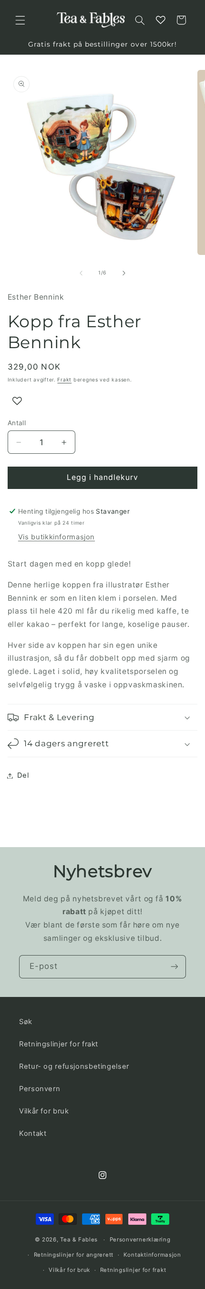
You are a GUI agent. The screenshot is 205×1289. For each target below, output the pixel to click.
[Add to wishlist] (17, 400)
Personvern (39, 1088)
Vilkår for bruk (44, 1111)
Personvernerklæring (140, 1239)
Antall (17, 423)
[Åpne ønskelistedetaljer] (160, 20)
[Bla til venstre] (81, 273)
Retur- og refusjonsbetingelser (74, 1066)
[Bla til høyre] (123, 273)
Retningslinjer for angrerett (74, 1254)
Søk (25, 1021)
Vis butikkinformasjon (56, 537)
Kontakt (32, 1133)
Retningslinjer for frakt (58, 1044)
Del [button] (23, 775)
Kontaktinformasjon (152, 1254)
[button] (20, 20)
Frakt (64, 380)
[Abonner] (174, 966)
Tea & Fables (79, 1239)
